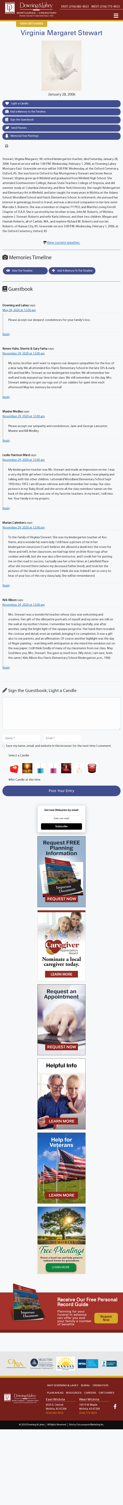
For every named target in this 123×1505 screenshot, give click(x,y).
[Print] (6, 146)
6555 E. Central (54, 1405)
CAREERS (90, 1393)
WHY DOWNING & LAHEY (62, 1385)
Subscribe (61, 826)
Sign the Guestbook (22, 119)
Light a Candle (19, 103)
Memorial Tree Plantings (24, 136)
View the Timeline (22, 270)
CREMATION (100, 1385)
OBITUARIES (106, 1393)
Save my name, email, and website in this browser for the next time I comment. (58, 746)
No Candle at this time (26, 779)
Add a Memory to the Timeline (27, 111)
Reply (6, 334)
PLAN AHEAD (55, 1393)
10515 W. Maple (88, 1405)
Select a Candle (18, 755)
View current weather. (63, 243)
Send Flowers (19, 128)
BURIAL (85, 1385)
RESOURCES (74, 1393)
